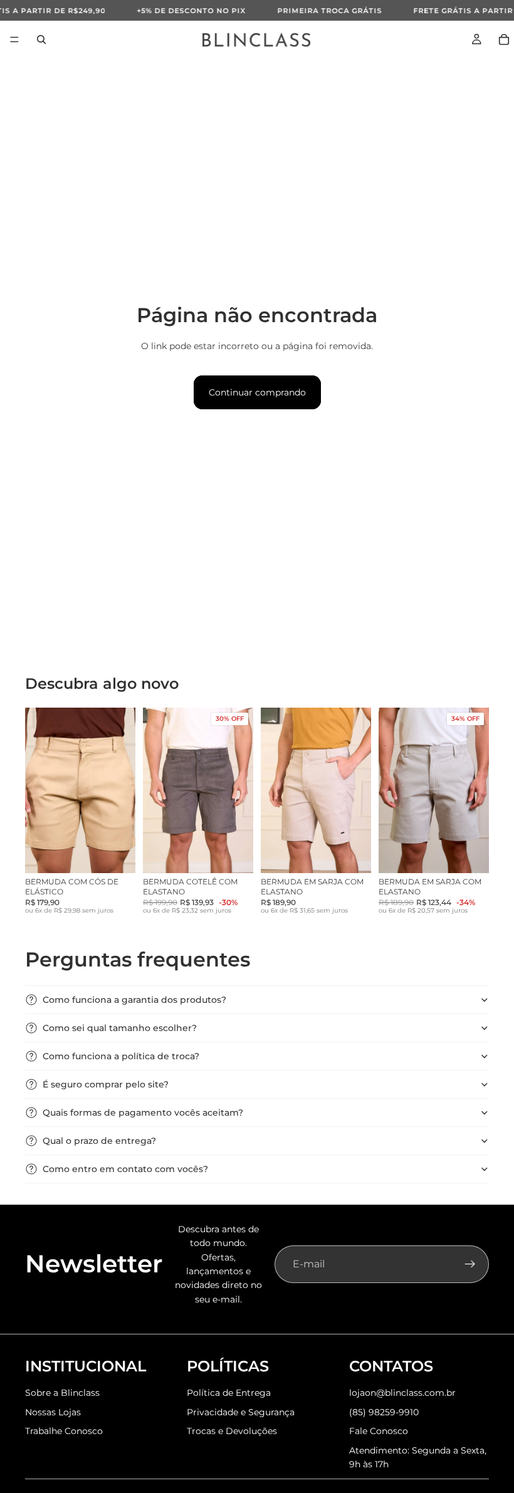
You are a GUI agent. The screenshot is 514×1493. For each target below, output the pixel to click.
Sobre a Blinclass (62, 1392)
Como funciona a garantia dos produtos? (134, 999)
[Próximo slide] (121, 790)
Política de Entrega (229, 1392)
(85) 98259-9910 (384, 1412)
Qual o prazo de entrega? (99, 1140)
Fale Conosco (378, 1431)
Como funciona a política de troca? (121, 1056)
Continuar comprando (257, 392)
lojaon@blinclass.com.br (402, 1392)
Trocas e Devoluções (232, 1431)
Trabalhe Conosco (64, 1431)
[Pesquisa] (41, 39)
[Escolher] (116, 853)
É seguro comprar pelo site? (106, 1084)
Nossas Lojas (53, 1412)
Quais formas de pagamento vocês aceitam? (143, 1112)
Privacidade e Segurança (241, 1412)
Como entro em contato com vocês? (125, 1169)
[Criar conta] (470, 1264)
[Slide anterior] (39, 790)
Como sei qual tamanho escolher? (120, 1028)
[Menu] (14, 39)
